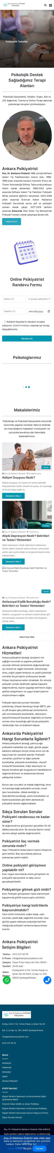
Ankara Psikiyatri (10, 1081)
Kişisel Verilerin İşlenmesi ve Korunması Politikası (24, 1108)
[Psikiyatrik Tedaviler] (27, 39)
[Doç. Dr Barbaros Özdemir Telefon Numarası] (47, 980)
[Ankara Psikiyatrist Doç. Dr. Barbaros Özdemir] (13, 5)
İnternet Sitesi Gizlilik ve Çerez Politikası (20, 1104)
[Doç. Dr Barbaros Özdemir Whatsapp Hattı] (7, 980)
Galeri (4, 1076)
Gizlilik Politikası (21, 325)
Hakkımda (11, 221)
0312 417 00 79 (20, 954)
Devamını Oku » (13, 496)
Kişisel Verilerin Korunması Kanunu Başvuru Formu (25, 1113)
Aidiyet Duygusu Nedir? (18, 477)
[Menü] (50, 6)
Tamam (39, 1148)
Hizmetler (6, 1072)
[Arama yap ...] (45, 6)
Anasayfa (6, 1063)
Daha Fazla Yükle (27, 637)
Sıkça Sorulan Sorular (12, 1117)
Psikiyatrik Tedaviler (17, 41)
